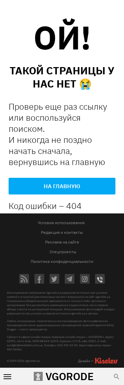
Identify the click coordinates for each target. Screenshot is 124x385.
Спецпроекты (63, 251)
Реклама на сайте (62, 242)
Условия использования (61, 222)
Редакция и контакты (62, 232)
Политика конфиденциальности (62, 261)
